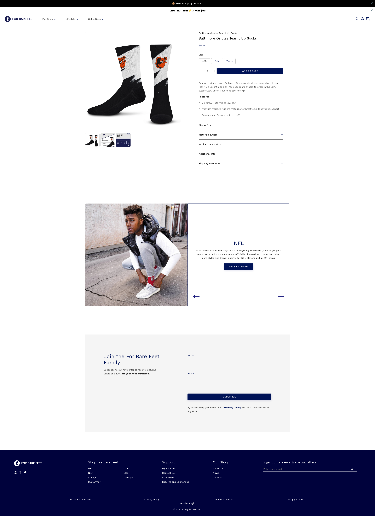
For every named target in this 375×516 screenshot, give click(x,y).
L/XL (204, 61)
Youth (229, 61)
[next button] (281, 296)
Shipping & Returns (209, 163)
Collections (94, 19)
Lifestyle (70, 19)
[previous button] (196, 296)
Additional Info (207, 154)
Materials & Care (208, 135)
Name (191, 355)
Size (201, 54)
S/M (217, 61)
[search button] (357, 19)
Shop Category (238, 266)
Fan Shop (47, 19)
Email (191, 373)
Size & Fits (205, 125)
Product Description (210, 144)
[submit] (351, 469)
